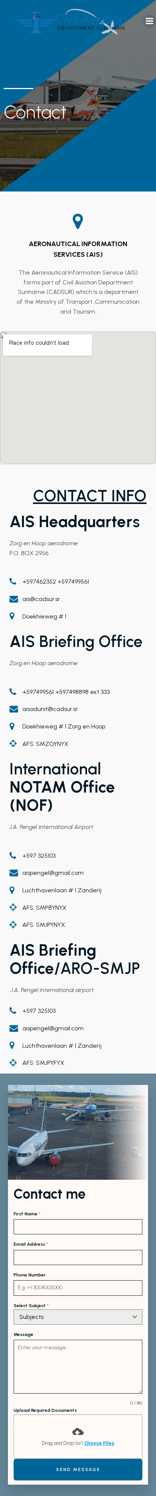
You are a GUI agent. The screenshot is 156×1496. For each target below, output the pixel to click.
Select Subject (31, 1305)
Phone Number (30, 1275)
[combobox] (78, 1317)
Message (23, 1334)
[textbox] (71, 1317)
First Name (27, 1214)
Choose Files (99, 1443)
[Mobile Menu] (149, 21)
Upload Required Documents (45, 1410)
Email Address (31, 1244)
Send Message (78, 1469)
